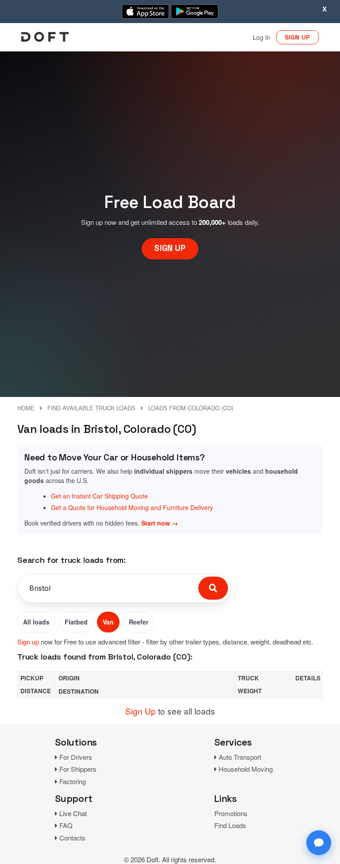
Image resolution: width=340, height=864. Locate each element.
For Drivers (75, 757)
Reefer (138, 621)
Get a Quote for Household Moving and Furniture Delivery (132, 507)
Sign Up (140, 711)
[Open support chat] (318, 842)
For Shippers (78, 769)
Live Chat (73, 813)
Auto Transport (240, 757)
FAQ (66, 825)
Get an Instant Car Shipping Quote (99, 495)
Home (26, 408)
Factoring (72, 781)
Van (108, 621)
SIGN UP (297, 37)
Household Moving (246, 769)
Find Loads (230, 825)
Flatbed (76, 621)
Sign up (28, 641)
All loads (36, 621)
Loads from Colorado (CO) (190, 408)
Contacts (72, 837)
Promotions (230, 813)
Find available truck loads (91, 408)
